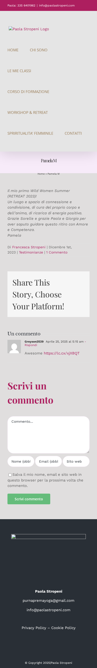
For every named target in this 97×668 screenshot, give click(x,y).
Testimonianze (31, 252)
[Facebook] (41, 646)
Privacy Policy (34, 628)
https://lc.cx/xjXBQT (62, 353)
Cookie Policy (63, 628)
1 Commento (56, 252)
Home (41, 173)
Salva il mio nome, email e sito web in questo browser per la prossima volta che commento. (45, 480)
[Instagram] (48, 646)
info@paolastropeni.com (57, 5)
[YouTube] (55, 646)
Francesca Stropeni (29, 247)
